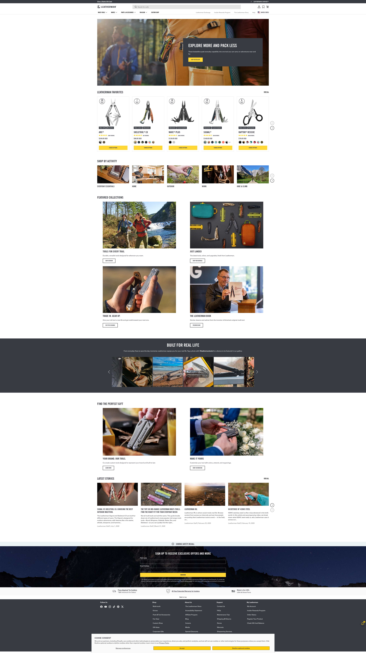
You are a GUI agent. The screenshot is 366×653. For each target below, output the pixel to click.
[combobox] (186, 7)
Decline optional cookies (241, 648)
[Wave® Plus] (183, 112)
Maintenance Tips (223, 615)
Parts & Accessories (127, 12)
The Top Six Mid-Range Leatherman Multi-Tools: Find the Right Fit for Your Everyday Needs (160, 510)
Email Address (144, 566)
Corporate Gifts (158, 631)
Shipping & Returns (224, 619)
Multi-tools (101, 12)
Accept (182, 648)
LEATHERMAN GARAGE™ (261, 1)
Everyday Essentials (105, 186)
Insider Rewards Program (222, 12)
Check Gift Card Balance (255, 623)
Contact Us (221, 606)
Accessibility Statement (193, 610)
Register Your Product (255, 619)
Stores (219, 623)
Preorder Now (196, 325)
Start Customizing (197, 468)
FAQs (219, 610)
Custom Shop (155, 12)
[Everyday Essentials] (113, 174)
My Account (251, 606)
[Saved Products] (263, 7)
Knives (113, 12)
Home (134, 186)
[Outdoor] (183, 174)
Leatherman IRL (191, 509)
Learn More (108, 468)
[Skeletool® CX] (148, 112)
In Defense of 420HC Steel (239, 509)
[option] (100, 142)
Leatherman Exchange (203, 12)
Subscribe (183, 575)
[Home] (148, 174)
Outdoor (170, 186)
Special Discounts (191, 631)
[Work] (218, 174)
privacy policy (188, 581)
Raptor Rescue (247, 132)
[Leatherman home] (106, 6)
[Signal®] (218, 112)
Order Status (251, 615)
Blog (187, 619)
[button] (268, 7)
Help (253, 12)
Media (187, 627)
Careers (188, 623)
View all (266, 92)
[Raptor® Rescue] (253, 112)
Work (204, 186)
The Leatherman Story (241, 12)
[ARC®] (113, 112)
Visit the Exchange (110, 325)
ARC (101, 132)
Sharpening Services (224, 631)
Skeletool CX (141, 132)
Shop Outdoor (109, 260)
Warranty (220, 627)
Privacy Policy (164, 643)
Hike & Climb (242, 186)
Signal (207, 132)
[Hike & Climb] (253, 174)
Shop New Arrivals (197, 260)
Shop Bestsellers (195, 59)
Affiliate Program (191, 615)
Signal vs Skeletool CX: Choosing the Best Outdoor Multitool (115, 510)
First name (143, 558)
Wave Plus (174, 132)
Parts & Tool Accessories (161, 615)
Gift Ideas (156, 627)
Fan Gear (142, 12)
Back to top (183, 597)
